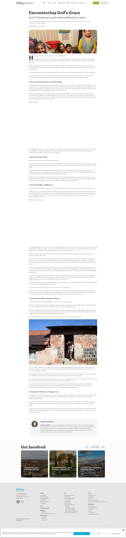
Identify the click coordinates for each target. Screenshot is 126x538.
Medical (67, 506)
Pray (48, 2)
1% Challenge (91, 512)
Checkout (103, 2)
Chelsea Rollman (46, 422)
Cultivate (90, 509)
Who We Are (43, 495)
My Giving (43, 516)
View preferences (116, 533)
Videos (90, 511)
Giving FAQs (44, 520)
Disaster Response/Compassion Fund (97, 501)
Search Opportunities (69, 495)
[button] (123, 530)
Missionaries (91, 497)
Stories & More (61, 2)
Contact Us (43, 503)
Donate (96, 2)
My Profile (43, 518)
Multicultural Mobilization (70, 512)
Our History (43, 500)
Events (68, 2)
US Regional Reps (44, 498)
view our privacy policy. (51, 533)
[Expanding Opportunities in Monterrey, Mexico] (91, 464)
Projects (90, 498)
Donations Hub (92, 495)
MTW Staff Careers (44, 501)
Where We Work (44, 497)
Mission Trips (67, 497)
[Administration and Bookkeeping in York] (34, 464)
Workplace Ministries (70, 508)
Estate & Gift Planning (93, 500)
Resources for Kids (92, 514)
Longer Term (67, 501)
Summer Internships (69, 498)
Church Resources (92, 508)
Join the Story (67, 503)
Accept (81, 533)
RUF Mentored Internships (71, 511)
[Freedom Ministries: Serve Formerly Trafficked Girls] (62, 464)
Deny (99, 533)
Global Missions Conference (48, 513)
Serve (86, 447)
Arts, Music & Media (70, 509)
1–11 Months (67, 500)
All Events (43, 512)
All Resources (91, 506)
